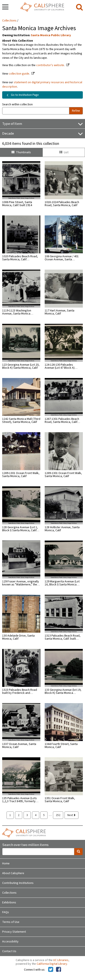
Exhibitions (9, 902)
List (66, 152)
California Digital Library (52, 964)
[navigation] (5, 7)
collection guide (19, 74)
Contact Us (9, 951)
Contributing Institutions (18, 883)
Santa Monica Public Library (51, 35)
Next (70, 815)
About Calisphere (13, 873)
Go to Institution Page (24, 95)
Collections (9, 20)
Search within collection (17, 104)
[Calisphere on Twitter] (50, 970)
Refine (76, 111)
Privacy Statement (14, 932)
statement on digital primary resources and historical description (42, 84)
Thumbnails (23, 152)
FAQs (5, 912)
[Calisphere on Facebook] (58, 970)
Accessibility (10, 941)
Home (6, 863)
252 (58, 815)
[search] (79, 7)
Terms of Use (10, 922)
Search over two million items (25, 845)
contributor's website (50, 65)
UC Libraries (60, 960)
